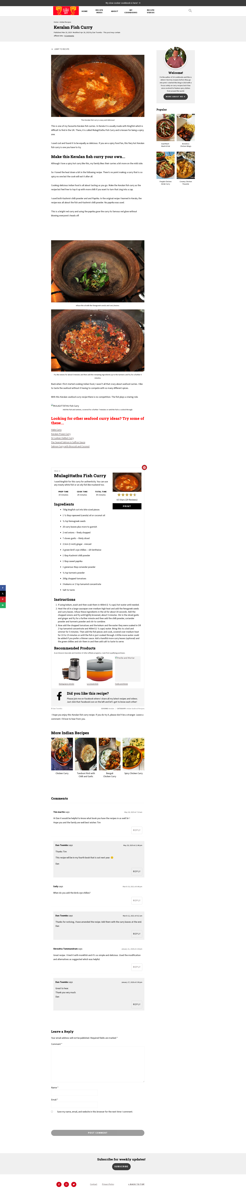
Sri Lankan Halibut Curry (62, 438)
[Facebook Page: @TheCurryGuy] (60, 697)
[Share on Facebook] (3, 588)
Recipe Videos (151, 11)
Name (54, 1087)
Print (127, 506)
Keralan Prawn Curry (61, 434)
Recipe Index (99, 11)
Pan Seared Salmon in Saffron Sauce (68, 442)
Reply (137, 830)
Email (54, 1099)
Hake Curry (56, 429)
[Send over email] (3, 605)
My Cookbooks (130, 11)
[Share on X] (3, 594)
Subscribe (121, 1166)
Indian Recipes (65, 22)
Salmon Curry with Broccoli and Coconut (70, 446)
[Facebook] (58, 1184)
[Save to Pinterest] (3, 599)
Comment (56, 1044)
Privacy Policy (108, 1184)
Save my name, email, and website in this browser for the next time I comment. (95, 1111)
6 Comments (69, 35)
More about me (174, 96)
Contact (93, 1184)
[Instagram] (66, 1184)
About (114, 11)
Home (85, 11)
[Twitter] (73, 1184)
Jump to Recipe (61, 49)
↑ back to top (136, 1184)
